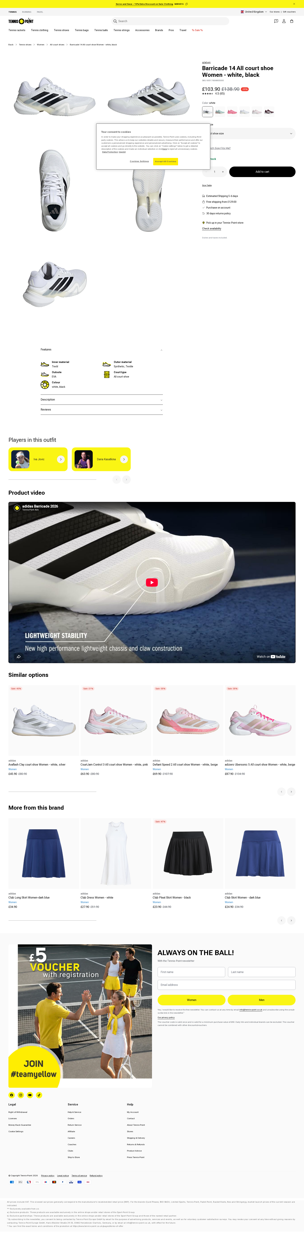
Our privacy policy (166, 1017)
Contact (131, 1118)
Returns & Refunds (136, 1144)
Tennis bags (82, 30)
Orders (71, 1118)
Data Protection (110, 152)
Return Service (74, 1125)
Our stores (275, 12)
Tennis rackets (16, 30)
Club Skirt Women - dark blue (243, 897)
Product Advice (134, 1151)
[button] (116, 479)
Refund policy (96, 1175)
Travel (182, 30)
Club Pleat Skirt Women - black (172, 897)
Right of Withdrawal (17, 1112)
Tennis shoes (61, 30)
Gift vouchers (289, 12)
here (165, 149)
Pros (171, 30)
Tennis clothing (39, 30)
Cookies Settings (139, 161)
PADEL (40, 12)
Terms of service (79, 1175)
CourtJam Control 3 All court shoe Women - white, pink (114, 764)
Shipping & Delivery (136, 1138)
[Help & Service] (276, 21)
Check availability (211, 228)
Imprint (122, 152)
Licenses (12, 1118)
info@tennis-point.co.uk (250, 1009)
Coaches (72, 1144)
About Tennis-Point (136, 1125)
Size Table (207, 185)
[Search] (115, 21)
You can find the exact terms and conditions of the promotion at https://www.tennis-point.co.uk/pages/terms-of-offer (66, 1226)
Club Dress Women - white (97, 897)
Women (40, 44)
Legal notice (63, 1175)
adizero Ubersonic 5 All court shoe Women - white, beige (260, 764)
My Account (133, 1112)
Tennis (12, 12)
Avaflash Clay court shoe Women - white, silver (36, 764)
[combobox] (170, 21)
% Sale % (197, 30)
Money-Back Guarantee (19, 1125)
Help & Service (74, 1112)
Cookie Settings (15, 1131)
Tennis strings (121, 30)
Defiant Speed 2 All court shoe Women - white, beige (185, 764)
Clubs (70, 1151)
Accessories (142, 30)
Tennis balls (101, 30)
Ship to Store (74, 1157)
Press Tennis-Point (135, 1157)
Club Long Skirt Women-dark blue (29, 897)
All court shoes (57, 44)
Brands (159, 30)
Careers (71, 1138)
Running (26, 12)
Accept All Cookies (165, 161)
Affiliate (71, 1131)
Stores (130, 1131)
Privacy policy (47, 1175)
